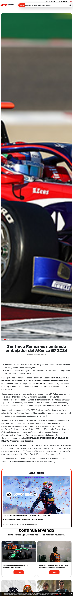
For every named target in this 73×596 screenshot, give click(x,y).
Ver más (18, 572)
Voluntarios (50, 1)
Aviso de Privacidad (57, 594)
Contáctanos (62, 1)
